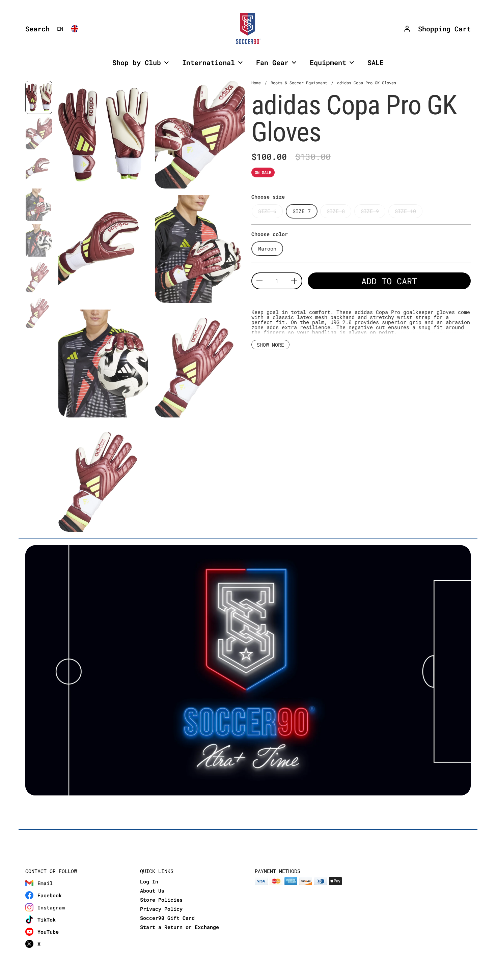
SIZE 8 (336, 211)
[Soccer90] (248, 29)
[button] (36, 29)
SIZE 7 (302, 211)
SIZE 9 (370, 211)
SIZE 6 (267, 211)
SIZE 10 (405, 211)
